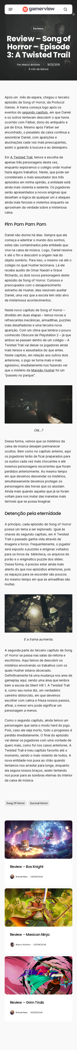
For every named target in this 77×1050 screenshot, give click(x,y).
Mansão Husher (43, 370)
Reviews (38, 28)
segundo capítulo (35, 112)
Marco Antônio (31, 64)
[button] (11, 9)
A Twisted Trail (21, 157)
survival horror (39, 803)
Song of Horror (15, 803)
